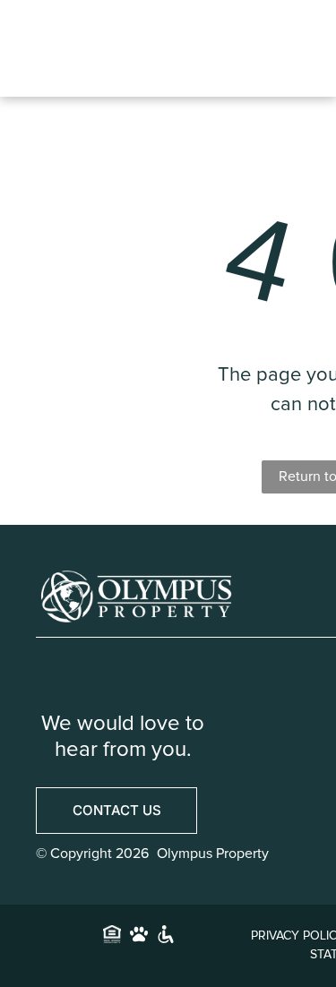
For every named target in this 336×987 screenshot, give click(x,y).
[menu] (305, 33)
